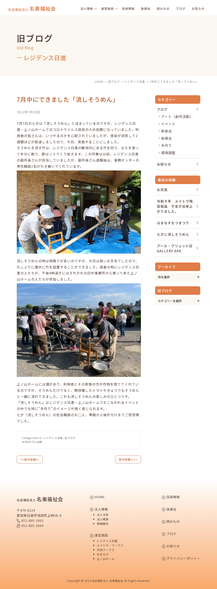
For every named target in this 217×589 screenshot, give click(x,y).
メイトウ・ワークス (110, 545)
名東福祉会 (32, 8)
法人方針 (103, 514)
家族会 (166, 130)
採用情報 (128, 8)
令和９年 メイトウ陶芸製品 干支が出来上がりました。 (175, 206)
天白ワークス (106, 549)
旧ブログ (70, 438)
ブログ (180, 8)
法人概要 (103, 519)
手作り (166, 145)
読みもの (163, 8)
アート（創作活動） (177, 116)
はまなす (103, 554)
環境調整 (168, 152)
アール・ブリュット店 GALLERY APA (176, 248)
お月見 (162, 189)
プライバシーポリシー (183, 559)
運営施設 (107, 8)
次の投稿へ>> (128, 459)
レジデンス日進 (53, 438)
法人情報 (86, 8)
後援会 (145, 8)
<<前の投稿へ (29, 459)
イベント (168, 123)
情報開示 (103, 523)
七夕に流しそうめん (173, 234)
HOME (99, 497)
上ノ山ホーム (106, 558)
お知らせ (198, 8)
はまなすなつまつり (173, 222)
